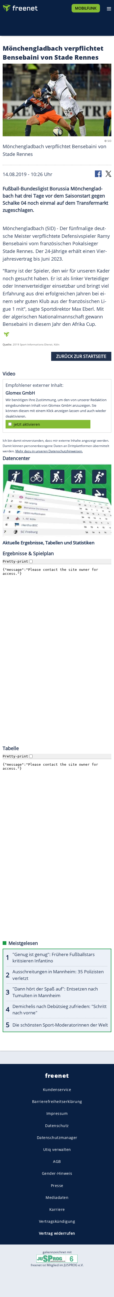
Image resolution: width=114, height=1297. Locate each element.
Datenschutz (57, 1125)
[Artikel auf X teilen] (108, 173)
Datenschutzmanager (57, 1137)
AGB (57, 1161)
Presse (57, 1185)
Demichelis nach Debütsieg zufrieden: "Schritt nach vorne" (59, 1009)
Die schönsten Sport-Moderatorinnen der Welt (60, 1025)
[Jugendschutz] (57, 1258)
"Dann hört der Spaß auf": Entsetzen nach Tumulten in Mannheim (55, 992)
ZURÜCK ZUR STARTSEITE (81, 356)
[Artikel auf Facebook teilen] (98, 173)
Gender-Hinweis (57, 1173)
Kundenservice (57, 1089)
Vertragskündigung (57, 1221)
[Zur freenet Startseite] (19, 7)
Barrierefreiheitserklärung (57, 1101)
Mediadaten (57, 1197)
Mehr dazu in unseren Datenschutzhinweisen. (49, 451)
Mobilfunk (86, 8)
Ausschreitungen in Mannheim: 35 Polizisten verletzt (58, 975)
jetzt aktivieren (27, 424)
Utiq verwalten (57, 1149)
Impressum (57, 1113)
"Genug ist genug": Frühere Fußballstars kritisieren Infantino (53, 957)
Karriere (57, 1209)
